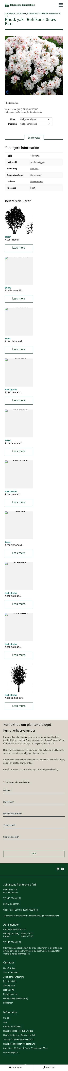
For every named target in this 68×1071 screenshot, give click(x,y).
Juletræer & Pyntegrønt (13, 977)
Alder (12, 119)
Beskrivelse (34, 138)
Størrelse (12, 123)
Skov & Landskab (10, 972)
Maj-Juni (34, 168)
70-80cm (34, 155)
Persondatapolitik (11, 1052)
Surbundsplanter (33, 14)
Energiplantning (10, 994)
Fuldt (32, 187)
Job (5, 1022)
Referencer (8, 1003)
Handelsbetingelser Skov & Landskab (19, 1035)
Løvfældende (21, 14)
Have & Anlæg (9, 968)
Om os (6, 1018)
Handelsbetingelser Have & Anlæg (18, 1031)
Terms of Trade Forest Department (18, 1039)
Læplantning (8, 990)
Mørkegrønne (36, 181)
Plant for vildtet (10, 981)
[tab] (34, 137)
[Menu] (61, 4)
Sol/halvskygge (37, 162)
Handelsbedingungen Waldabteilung (19, 1044)
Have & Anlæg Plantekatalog (15, 998)
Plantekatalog (10, 14)
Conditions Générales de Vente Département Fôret (25, 1048)
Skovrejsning (9, 985)
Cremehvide (36, 175)
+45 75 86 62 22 (14, 898)
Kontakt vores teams (12, 1026)
